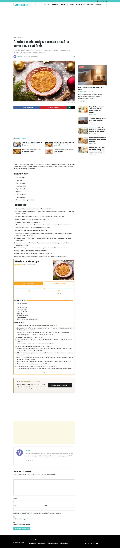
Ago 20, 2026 (27, 56)
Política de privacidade (52, 543)
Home (14, 37)
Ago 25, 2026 (57, 153)
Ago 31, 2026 (87, 91)
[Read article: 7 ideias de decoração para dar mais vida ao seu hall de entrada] (83, 120)
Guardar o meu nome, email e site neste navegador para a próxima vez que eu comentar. (38, 513)
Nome (15, 498)
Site (46, 505)
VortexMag (21, 4)
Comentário (17, 478)
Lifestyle (90, 4)
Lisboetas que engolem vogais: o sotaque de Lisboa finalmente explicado (97, 139)
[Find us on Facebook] (97, 1)
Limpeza (82, 66)
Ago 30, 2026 (93, 133)
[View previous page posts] (42, 159)
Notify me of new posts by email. (21, 524)
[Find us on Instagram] (103, 1)
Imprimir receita (29, 283)
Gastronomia (80, 4)
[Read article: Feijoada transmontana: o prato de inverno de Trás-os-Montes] (49, 151)
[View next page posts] (45, 159)
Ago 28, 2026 (25, 145)
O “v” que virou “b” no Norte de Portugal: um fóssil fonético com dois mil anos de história (97, 129)
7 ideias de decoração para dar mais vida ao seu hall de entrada (97, 120)
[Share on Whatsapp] (69, 107)
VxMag (20, 56)
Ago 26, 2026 (57, 145)
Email (15, 505)
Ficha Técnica (32, 543)
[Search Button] (104, 4)
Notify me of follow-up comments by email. (24, 519)
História (63, 4)
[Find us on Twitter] (99, 1)
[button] (15, 265)
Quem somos (41, 543)
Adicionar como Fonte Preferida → (60, 385)
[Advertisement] (44, 432)
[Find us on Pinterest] (101, 1)
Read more (83, 101)
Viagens (71, 4)
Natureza (99, 4)
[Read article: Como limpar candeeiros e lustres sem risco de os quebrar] (92, 75)
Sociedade (55, 4)
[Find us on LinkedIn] (106, 1)
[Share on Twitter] (73, 107)
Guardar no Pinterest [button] (60, 283)
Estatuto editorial (64, 543)
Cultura (46, 4)
